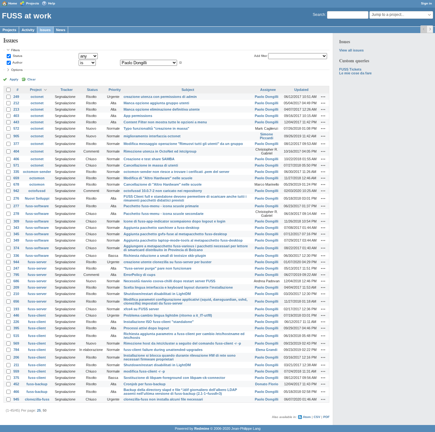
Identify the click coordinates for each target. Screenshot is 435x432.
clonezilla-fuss (37, 399)
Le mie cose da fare (355, 73)
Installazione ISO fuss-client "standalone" (159, 322)
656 (16, 301)
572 (16, 128)
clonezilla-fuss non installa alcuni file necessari (163, 399)
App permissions (138, 116)
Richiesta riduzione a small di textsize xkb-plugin (165, 255)
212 (16, 103)
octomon (37, 178)
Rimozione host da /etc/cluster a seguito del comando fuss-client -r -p (182, 343)
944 (16, 262)
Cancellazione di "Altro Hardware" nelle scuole (163, 184)
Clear (31, 79)
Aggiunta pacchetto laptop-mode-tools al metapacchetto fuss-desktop (183, 240)
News (60, 30)
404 (16, 151)
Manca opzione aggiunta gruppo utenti (156, 103)
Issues (45, 30)
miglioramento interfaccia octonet (152, 136)
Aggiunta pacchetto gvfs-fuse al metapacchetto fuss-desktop (175, 234)
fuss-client (37, 315)
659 (16, 178)
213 (16, 109)
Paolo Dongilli (266, 97)
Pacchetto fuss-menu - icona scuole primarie (161, 206)
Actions (323, 96)
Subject (188, 90)
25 (39, 410)
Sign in (426, 3)
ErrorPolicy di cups (139, 275)
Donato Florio (266, 384)
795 (16, 275)
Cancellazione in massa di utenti (151, 165)
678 (16, 184)
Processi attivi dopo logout (146, 328)
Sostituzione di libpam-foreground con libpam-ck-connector (174, 378)
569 (16, 343)
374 (16, 248)
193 (16, 309)
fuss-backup (36, 384)
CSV (317, 417)
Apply (14, 79)
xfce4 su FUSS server (141, 309)
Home (12, 3)
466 (16, 392)
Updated (301, 90)
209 (16, 287)
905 (16, 136)
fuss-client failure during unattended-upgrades (163, 350)
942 (16, 191)
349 (16, 240)
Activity (28, 30)
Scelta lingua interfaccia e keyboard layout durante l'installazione (178, 287)
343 (16, 228)
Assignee (268, 90)
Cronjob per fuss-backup (145, 384)
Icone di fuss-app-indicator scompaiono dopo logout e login (174, 221)
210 (16, 294)
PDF (326, 417)
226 (16, 322)
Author (17, 62)
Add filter (260, 56)
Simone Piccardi (266, 136)
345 (16, 234)
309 (16, 221)
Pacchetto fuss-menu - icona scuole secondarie (163, 214)
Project (36, 90)
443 (16, 122)
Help (51, 3)
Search (319, 14)
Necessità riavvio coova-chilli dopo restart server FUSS (169, 281)
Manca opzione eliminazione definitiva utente (162, 109)
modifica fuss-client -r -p (144, 371)
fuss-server (37, 262)
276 (16, 198)
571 (16, 165)
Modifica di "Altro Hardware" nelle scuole (158, 178)
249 (16, 97)
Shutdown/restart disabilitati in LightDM (157, 294)
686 (16, 281)
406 (16, 159)
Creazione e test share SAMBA (149, 159)
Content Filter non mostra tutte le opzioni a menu (165, 122)
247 (16, 268)
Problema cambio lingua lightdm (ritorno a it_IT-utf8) (168, 315)
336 (16, 255)
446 (16, 315)
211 (16, 365)
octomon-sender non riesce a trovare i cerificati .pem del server (176, 172)
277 (16, 206)
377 (16, 144)
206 (16, 357)
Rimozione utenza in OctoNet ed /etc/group (160, 151)
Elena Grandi (266, 350)
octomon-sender (37, 172)
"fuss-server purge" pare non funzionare (157, 268)
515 (16, 336)
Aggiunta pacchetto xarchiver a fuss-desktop (161, 228)
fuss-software (37, 206)
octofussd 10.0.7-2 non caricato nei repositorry (163, 191)
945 (16, 399)
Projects (32, 3)
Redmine (201, 428)
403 (16, 116)
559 (16, 371)
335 (16, 172)
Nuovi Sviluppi (37, 198)
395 (16, 328)
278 (16, 214)
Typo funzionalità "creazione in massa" (156, 128)
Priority (115, 90)
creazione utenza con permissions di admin (160, 97)
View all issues (351, 50)
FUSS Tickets (350, 69)
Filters (15, 50)
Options (17, 70)
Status (17, 56)
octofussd (37, 191)
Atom (307, 417)
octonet (37, 97)
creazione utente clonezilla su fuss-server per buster (167, 262)
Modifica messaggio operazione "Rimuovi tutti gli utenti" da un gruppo (183, 144)
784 (16, 350)
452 (16, 384)
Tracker (67, 90)
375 (16, 378)
